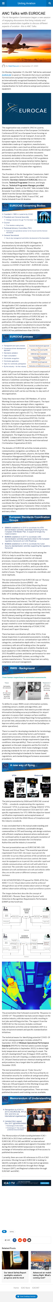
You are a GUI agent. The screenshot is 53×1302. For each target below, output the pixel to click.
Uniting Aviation (26, 3)
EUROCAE (6, 75)
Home (16, 1288)
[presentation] (47, 1268)
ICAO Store (25, 1288)
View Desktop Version (28, 1296)
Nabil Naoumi (13, 66)
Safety (12, 1232)
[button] (3, 3)
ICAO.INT (35, 1288)
